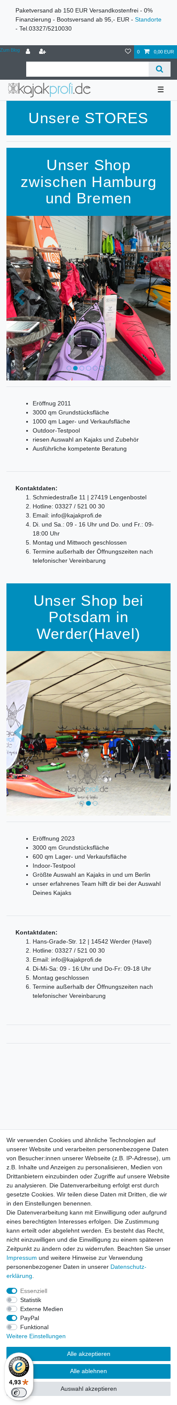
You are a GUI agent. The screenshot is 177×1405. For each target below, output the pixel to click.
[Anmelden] (29, 52)
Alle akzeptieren (88, 1353)
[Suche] (160, 69)
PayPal (29, 1318)
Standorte (148, 19)
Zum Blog (10, 50)
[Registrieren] (43, 52)
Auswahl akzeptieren (89, 1388)
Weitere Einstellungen (36, 1336)
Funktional (34, 1327)
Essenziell (33, 1290)
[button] (18, 298)
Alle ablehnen (88, 1371)
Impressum (21, 1257)
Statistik (30, 1299)
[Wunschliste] (128, 52)
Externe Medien (41, 1308)
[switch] (19, 1392)
